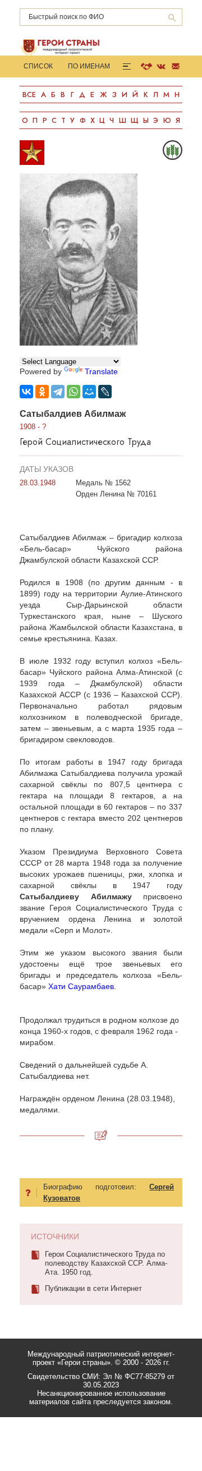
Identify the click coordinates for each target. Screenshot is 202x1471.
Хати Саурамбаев (81, 986)
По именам (89, 66)
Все (29, 94)
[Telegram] (58, 391)
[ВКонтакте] (26, 391)
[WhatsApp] (73, 391)
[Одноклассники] (42, 391)
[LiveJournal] (105, 391)
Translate (101, 371)
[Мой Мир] (89, 391)
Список (38, 66)
